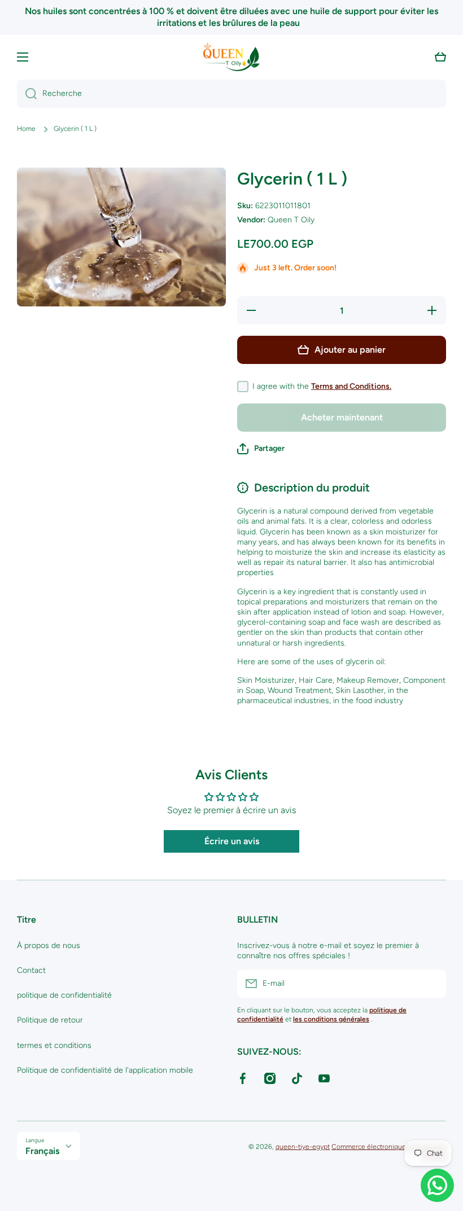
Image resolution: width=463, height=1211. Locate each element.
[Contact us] (437, 1185)
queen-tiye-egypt (303, 1147)
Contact (31, 970)
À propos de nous (48, 945)
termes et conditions (54, 1045)
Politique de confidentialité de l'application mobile (105, 1070)
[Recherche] (27, 94)
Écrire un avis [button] (231, 841)
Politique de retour (50, 1020)
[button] (440, 57)
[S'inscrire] (432, 983)
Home (26, 129)
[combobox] (231, 94)
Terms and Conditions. (351, 386)
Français (42, 1151)
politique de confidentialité (64, 995)
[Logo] (231, 57)
